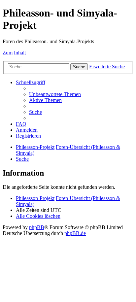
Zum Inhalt (14, 52)
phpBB (36, 227)
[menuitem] (55, 94)
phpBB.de (75, 233)
